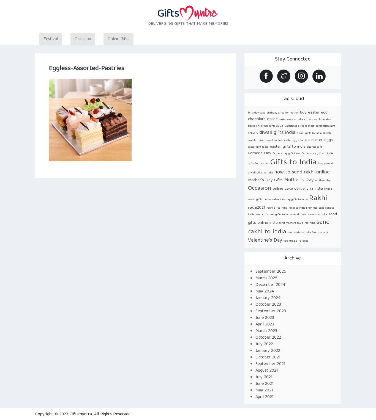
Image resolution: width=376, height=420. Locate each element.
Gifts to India (293, 163)
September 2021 (270, 364)
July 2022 (264, 344)
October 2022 (268, 338)
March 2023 (266, 331)
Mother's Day (299, 180)
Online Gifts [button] (118, 39)
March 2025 (266, 278)
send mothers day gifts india (297, 223)
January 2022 (267, 351)
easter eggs (322, 140)
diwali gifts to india (309, 133)
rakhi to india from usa (302, 208)
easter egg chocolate (297, 140)
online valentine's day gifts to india (286, 199)
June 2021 (264, 384)
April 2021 (264, 397)
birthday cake (256, 112)
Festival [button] (50, 39)
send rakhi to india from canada (308, 232)
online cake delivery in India (298, 188)
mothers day (323, 180)
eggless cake (314, 147)
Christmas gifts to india (299, 126)
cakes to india (294, 119)
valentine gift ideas (296, 241)
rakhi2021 (256, 207)
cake (282, 119)
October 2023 (268, 305)
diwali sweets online (270, 140)
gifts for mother (258, 163)
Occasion (259, 188)
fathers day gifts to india (317, 153)
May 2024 (264, 291)
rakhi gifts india (277, 208)
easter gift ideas (258, 147)
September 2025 (270, 272)
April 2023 (264, 324)
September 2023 (270, 311)
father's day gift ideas (286, 153)
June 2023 (264, 318)
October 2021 (267, 357)
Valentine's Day (265, 240)
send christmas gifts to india (274, 214)
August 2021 (266, 371)
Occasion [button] (83, 39)
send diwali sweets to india (310, 214)
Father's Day (259, 153)
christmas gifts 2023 (269, 126)
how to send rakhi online (302, 172)
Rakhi (318, 198)
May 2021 (264, 390)
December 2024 (270, 285)
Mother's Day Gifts (265, 180)
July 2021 (264, 377)
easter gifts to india (288, 146)
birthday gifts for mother (282, 112)
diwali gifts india (277, 132)
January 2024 (267, 298)
